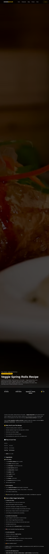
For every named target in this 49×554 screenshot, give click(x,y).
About (37, 1)
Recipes (33, 1)
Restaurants (24, 1)
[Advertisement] (24, 401)
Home (19, 1)
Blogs (29, 1)
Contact (45, 1)
